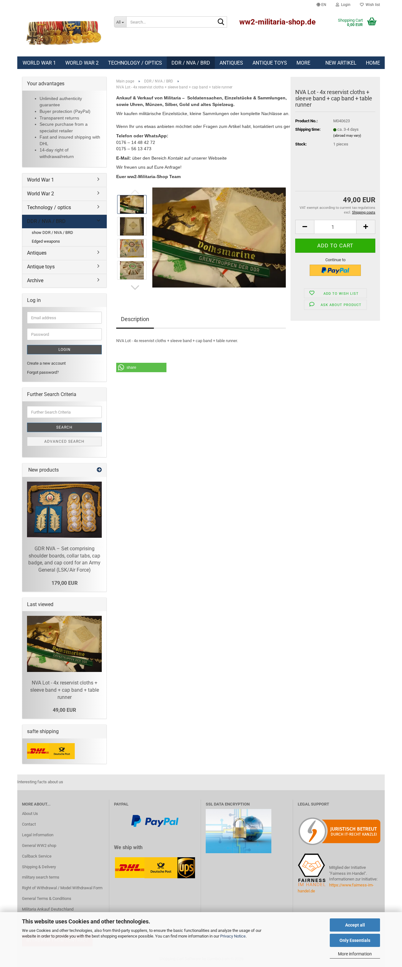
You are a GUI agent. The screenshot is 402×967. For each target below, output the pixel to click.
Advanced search (64, 441)
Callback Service (37, 856)
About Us (30, 813)
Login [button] (344, 5)
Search (64, 427)
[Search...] (221, 22)
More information (355, 953)
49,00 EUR (64, 710)
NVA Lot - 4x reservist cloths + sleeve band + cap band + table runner (64, 690)
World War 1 (39, 63)
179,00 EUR (65, 583)
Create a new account (46, 363)
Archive (35, 280)
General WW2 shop (39, 845)
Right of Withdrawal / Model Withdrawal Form (62, 887)
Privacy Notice (233, 936)
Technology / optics (135, 63)
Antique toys (270, 63)
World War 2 (82, 63)
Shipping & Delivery (39, 866)
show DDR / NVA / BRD (52, 232)
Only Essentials (355, 940)
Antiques (231, 63)
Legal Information (37, 834)
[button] (321, 4)
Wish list (372, 5)
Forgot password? (43, 372)
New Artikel (340, 63)
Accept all (355, 924)
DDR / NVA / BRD (190, 63)
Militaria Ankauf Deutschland (47, 909)
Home (373, 63)
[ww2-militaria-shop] (63, 32)
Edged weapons (46, 241)
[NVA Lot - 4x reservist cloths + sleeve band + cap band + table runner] (219, 237)
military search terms (40, 877)
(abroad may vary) (347, 136)
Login (64, 349)
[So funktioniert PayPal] (154, 820)
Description (135, 319)
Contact (29, 824)
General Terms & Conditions (46, 898)
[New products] (99, 470)
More (303, 63)
